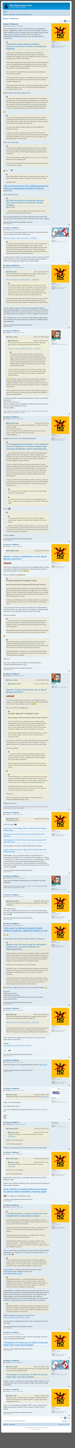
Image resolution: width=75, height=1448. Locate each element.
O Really (10, 271)
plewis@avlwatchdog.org (32, 647)
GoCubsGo (11, 1128)
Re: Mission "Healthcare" (11, 228)
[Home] (6, 6)
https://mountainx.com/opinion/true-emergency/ (17, 1045)
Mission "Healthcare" (11, 18)
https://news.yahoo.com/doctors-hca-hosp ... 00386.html (20, 238)
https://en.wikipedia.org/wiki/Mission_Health (16, 1317)
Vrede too (10, 337)
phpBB (31, 1427)
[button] (69, 21)
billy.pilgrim (11, 423)
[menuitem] (5, 12)
